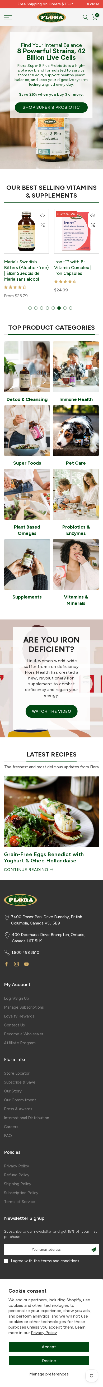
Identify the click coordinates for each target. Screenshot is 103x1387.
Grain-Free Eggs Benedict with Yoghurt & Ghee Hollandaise (44, 857)
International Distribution (26, 1118)
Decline (49, 1360)
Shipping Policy (17, 1184)
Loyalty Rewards (19, 1016)
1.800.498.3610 (25, 952)
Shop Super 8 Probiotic (51, 107)
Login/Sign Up (16, 998)
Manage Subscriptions (24, 1007)
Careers (11, 1126)
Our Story (13, 1091)
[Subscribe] (93, 1250)
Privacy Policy (44, 1332)
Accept (49, 1346)
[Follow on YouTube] (26, 964)
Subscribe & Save (19, 1082)
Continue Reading (27, 869)
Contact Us (14, 1025)
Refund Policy (16, 1175)
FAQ (8, 1135)
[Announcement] (45, 4)
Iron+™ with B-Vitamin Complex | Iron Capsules (72, 267)
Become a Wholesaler (23, 1034)
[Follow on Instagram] (16, 964)
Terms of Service (19, 1201)
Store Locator (17, 1073)
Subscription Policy (21, 1192)
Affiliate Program (20, 1043)
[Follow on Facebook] (6, 964)
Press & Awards (18, 1109)
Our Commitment (20, 1100)
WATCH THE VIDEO (51, 711)
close (94, 4)
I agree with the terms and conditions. (45, 1261)
